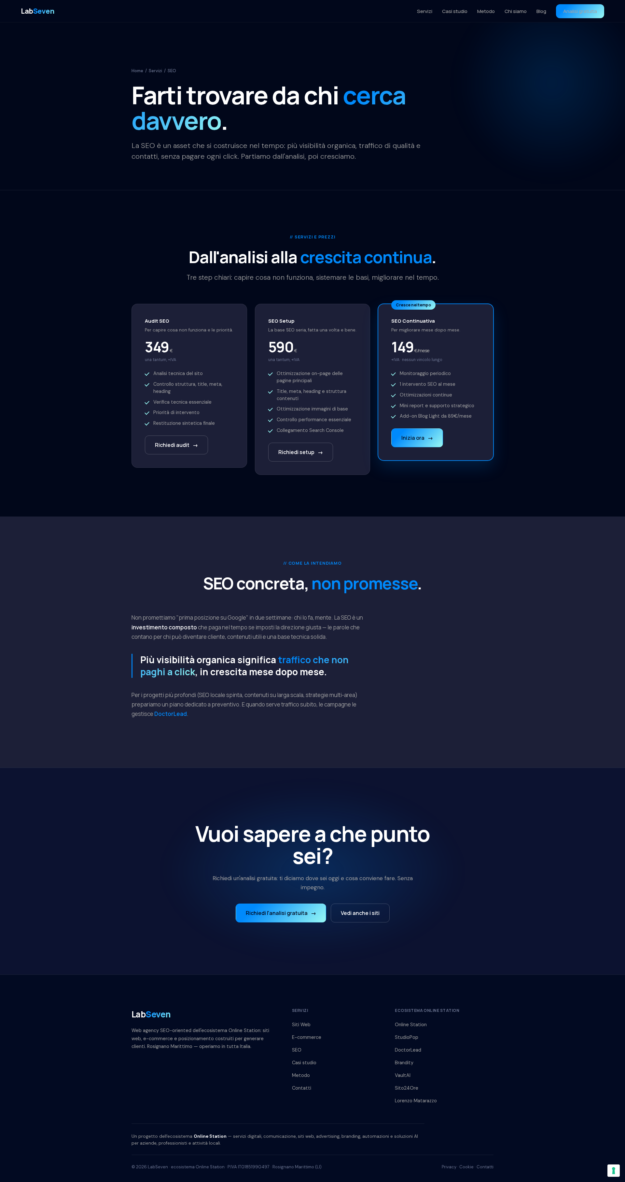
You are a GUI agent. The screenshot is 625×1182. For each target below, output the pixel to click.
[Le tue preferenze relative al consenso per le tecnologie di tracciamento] (613, 1170)
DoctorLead (170, 714)
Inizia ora (417, 437)
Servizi (424, 11)
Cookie (466, 1167)
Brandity (404, 1063)
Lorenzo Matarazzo (416, 1101)
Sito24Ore (406, 1088)
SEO (296, 1050)
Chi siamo (516, 11)
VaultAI (402, 1075)
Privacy (449, 1167)
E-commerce (306, 1037)
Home (137, 71)
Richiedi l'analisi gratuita (281, 913)
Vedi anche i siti (360, 913)
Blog (541, 11)
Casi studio (454, 11)
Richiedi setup (300, 452)
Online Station (411, 1025)
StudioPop (406, 1037)
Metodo (486, 11)
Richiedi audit (176, 445)
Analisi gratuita (580, 11)
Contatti (301, 1088)
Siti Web (301, 1025)
